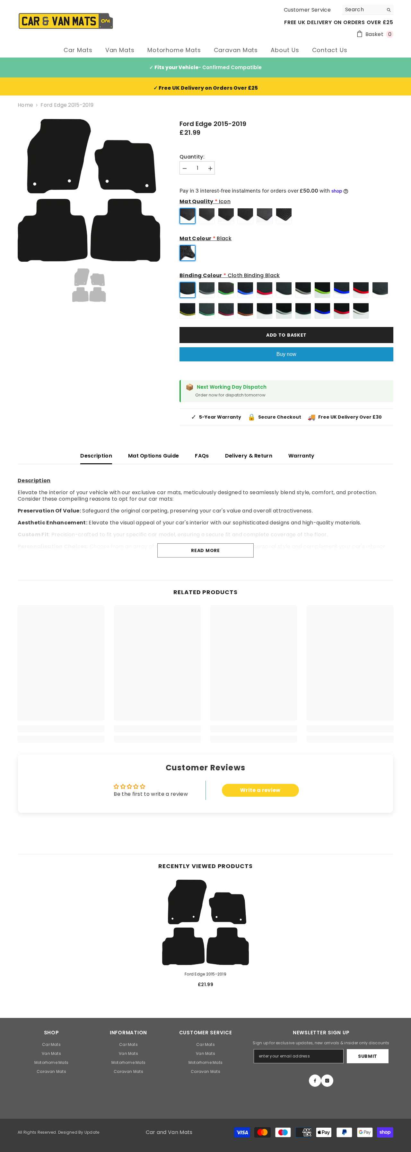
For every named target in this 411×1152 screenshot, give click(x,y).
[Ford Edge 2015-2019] (205, 922)
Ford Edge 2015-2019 (205, 974)
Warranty (301, 455)
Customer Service (307, 10)
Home (25, 105)
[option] (89, 190)
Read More (205, 550)
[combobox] (362, 9)
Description (96, 455)
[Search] (367, 10)
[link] (61, 728)
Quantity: (192, 157)
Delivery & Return (248, 455)
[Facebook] (315, 1081)
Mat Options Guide (153, 455)
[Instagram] (327, 1081)
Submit (367, 1056)
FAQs (202, 455)
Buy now (286, 354)
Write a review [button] (260, 790)
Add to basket (286, 335)
